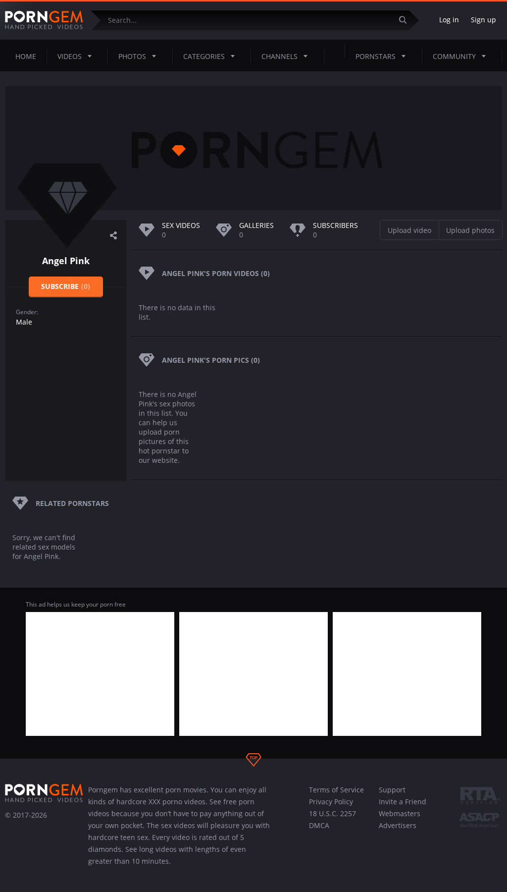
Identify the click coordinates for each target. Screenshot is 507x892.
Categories (204, 56)
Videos (69, 56)
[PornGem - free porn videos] (44, 20)
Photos (132, 56)
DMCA (319, 825)
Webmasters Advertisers (399, 819)
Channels (279, 56)
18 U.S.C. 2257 (332, 813)
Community (454, 56)
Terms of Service (336, 789)
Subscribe (65, 286)
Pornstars (375, 56)
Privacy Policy (331, 801)
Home (25, 56)
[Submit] (406, 20)
